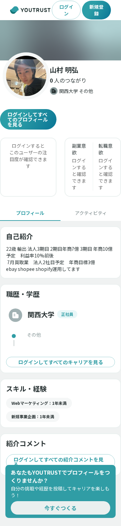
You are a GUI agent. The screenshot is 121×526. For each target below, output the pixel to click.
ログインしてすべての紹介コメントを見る (58, 462)
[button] (60, 40)
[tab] (30, 213)
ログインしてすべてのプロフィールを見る (27, 119)
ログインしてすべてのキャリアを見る (60, 362)
